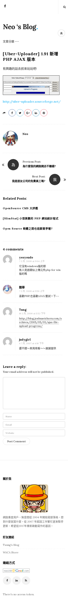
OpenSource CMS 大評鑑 (20, 208)
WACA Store (11, 552)
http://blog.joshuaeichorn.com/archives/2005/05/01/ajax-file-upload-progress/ (40, 322)
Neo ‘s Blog (19, 26)
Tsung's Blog (11, 545)
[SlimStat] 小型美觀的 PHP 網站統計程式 (31, 218)
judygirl (25, 339)
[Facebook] (5, 7)
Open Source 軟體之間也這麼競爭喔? (28, 228)
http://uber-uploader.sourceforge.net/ (32, 101)
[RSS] (26, 580)
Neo (25, 134)
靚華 (22, 287)
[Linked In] (16, 580)
